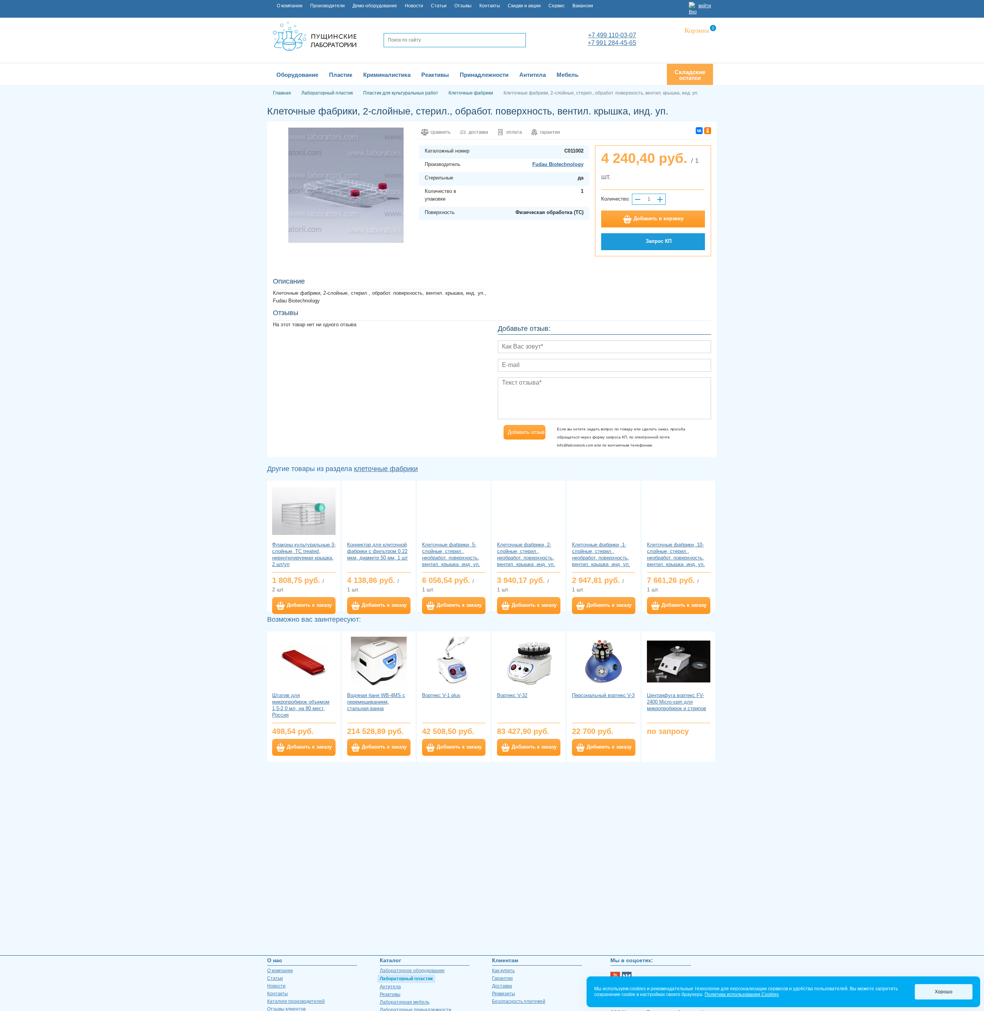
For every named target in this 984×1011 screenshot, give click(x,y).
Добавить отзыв (526, 432)
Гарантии (502, 978)
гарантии (550, 132)
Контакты (489, 5)
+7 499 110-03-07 (612, 35)
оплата (514, 132)
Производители (327, 5)
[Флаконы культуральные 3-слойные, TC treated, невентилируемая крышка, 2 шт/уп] (304, 511)
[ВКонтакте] (699, 130)
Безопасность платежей (518, 1001)
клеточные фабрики (386, 469)
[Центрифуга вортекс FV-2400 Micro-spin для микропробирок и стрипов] (678, 661)
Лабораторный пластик (406, 978)
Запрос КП (659, 241)
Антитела (390, 986)
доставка (478, 132)
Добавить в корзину (658, 218)
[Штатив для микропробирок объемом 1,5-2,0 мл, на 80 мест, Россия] (304, 661)
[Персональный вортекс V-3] (603, 661)
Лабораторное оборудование (412, 970)
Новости (414, 5)
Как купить (503, 970)
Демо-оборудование (374, 5)
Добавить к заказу (309, 605)
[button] (660, 199)
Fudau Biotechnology (557, 164)
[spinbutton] (649, 199)
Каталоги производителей (296, 1001)
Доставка (502, 986)
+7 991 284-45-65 (612, 43)
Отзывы (463, 5)
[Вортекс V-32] (528, 661)
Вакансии (582, 5)
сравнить (440, 132)
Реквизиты (503, 993)
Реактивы (390, 994)
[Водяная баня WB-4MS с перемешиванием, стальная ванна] (379, 661)
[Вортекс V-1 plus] (453, 661)
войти (704, 5)
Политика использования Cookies (742, 994)
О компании (290, 5)
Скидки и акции (524, 5)
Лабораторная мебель (404, 1002)
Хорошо (943, 991)
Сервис (557, 5)
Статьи (439, 5)
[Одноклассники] (707, 130)
